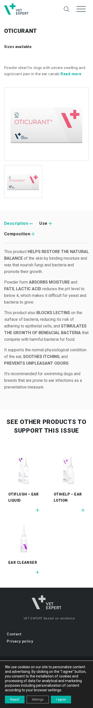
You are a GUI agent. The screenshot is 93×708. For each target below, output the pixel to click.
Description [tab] (16, 223)
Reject (14, 699)
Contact (14, 634)
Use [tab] (43, 223)
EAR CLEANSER (22, 562)
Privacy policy (20, 641)
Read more (70, 74)
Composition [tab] (17, 233)
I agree (61, 699)
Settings (38, 699)
